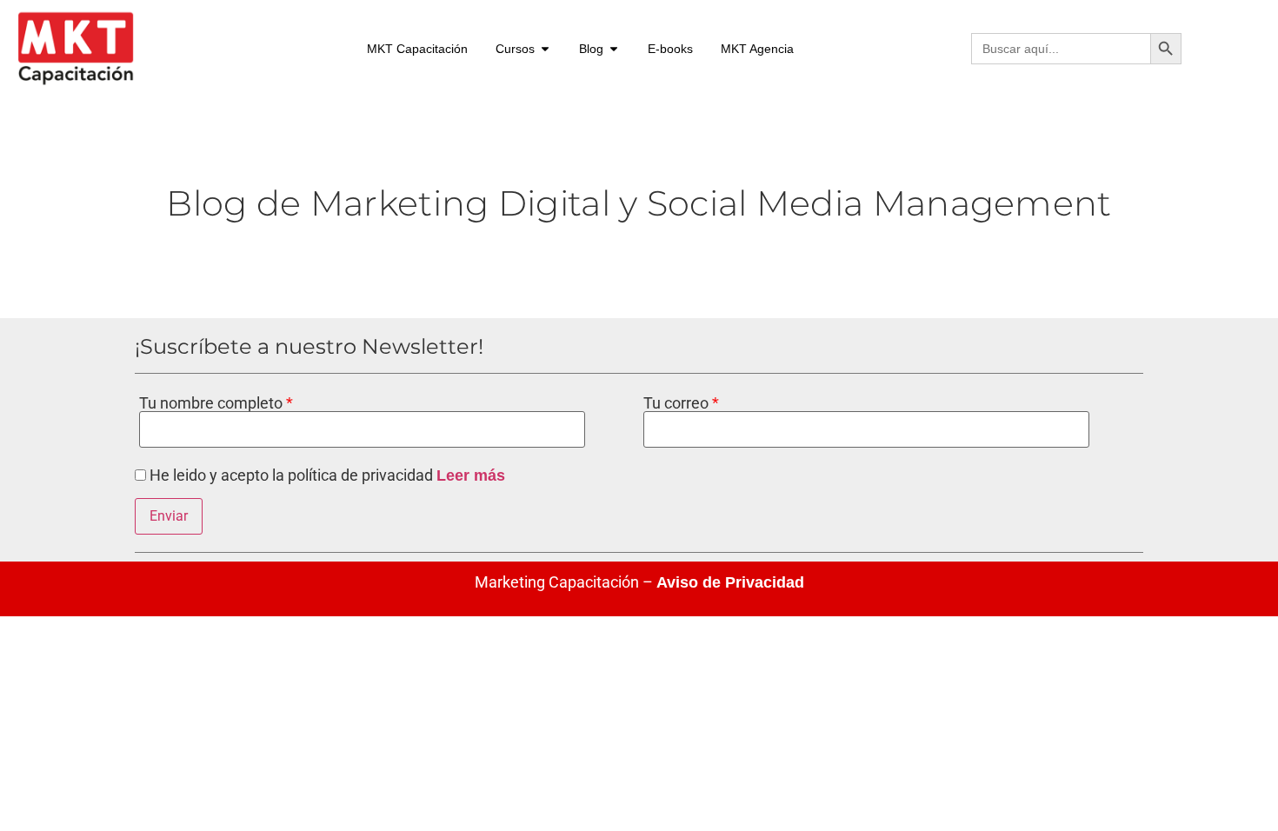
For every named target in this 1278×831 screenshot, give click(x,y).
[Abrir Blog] (614, 49)
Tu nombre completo (212, 403)
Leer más (470, 475)
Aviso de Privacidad (730, 582)
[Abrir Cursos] (545, 49)
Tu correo (677, 403)
